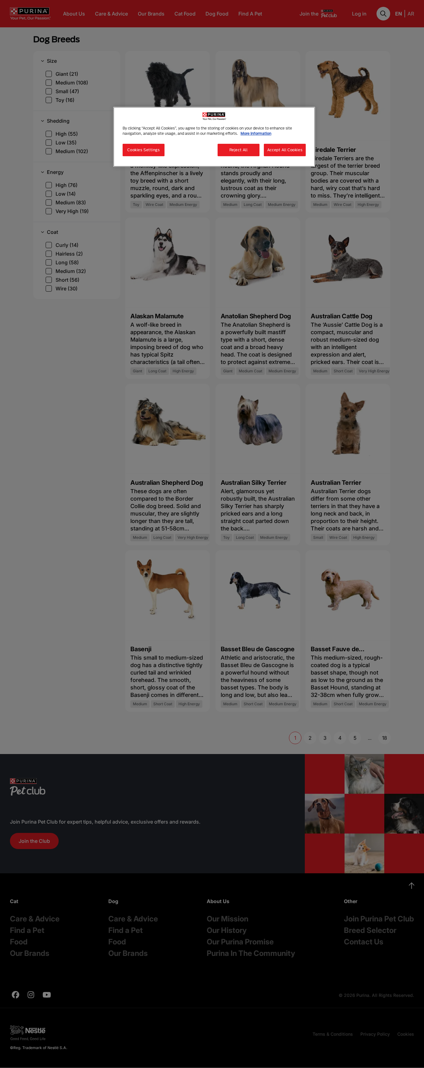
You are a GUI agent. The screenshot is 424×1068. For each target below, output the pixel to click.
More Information (256, 133)
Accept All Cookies (284, 150)
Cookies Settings (143, 150)
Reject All (238, 150)
